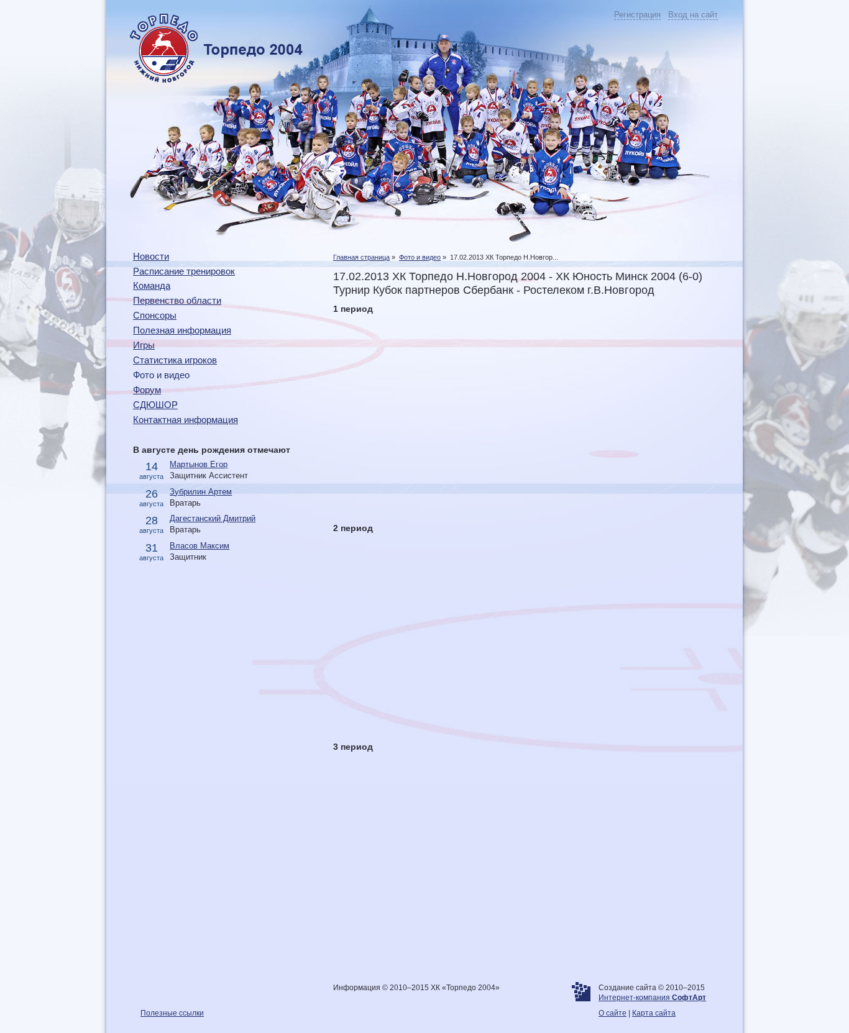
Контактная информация (185, 420)
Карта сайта (654, 1013)
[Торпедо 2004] (204, 79)
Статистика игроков (175, 360)
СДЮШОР (155, 405)
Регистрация (637, 14)
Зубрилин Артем (201, 491)
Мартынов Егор (198, 464)
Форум (147, 390)
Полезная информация (182, 330)
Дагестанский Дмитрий (212, 518)
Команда (151, 286)
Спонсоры (155, 316)
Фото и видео (420, 257)
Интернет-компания (652, 997)
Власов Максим (199, 545)
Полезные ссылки (172, 1013)
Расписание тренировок (184, 271)
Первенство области (177, 301)
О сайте (612, 1013)
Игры (144, 345)
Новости (151, 257)
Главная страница (361, 257)
